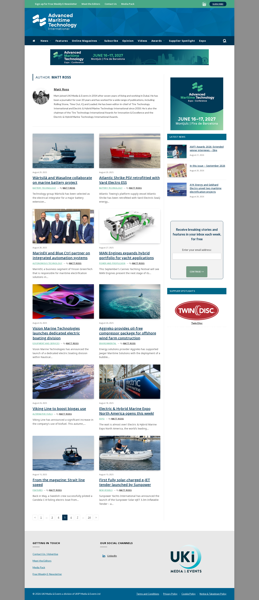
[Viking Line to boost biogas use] (63, 382)
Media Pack (127, 3)
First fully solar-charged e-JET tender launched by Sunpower (125, 482)
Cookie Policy (188, 593)
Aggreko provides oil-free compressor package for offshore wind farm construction (127, 333)
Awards (156, 40)
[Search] (224, 41)
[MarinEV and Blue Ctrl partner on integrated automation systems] (63, 226)
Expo (202, 40)
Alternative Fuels (43, 414)
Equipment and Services (46, 343)
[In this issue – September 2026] (177, 170)
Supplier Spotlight (182, 40)
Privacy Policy (170, 593)
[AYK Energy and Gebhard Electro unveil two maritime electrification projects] (177, 189)
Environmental (107, 343)
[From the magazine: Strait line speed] (63, 453)
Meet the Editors (91, 3)
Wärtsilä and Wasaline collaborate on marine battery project (62, 180)
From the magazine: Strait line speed (59, 482)
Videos (142, 40)
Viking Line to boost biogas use (59, 408)
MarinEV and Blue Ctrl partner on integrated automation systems (61, 255)
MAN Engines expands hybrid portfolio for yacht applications (126, 255)
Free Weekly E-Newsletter (47, 574)
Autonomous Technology (47, 263)
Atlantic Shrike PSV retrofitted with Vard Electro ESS (129, 180)
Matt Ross (61, 89)
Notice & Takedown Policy (213, 593)
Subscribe (217, 4)
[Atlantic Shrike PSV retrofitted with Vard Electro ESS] (130, 151)
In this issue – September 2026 (207, 165)
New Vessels (106, 490)
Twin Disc (196, 323)
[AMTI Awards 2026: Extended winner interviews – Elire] (177, 151)
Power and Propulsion (112, 263)
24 (89, 517)
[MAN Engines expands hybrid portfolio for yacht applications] (130, 226)
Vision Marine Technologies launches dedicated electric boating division (56, 333)
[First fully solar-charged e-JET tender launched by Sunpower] (130, 453)
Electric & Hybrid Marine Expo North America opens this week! (126, 411)
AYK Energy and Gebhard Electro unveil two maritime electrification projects (205, 188)
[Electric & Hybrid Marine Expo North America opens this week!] (130, 382)
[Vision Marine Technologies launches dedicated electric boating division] (63, 301)
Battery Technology (44, 188)
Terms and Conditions (147, 593)
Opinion (128, 40)
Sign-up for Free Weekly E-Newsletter (56, 3)
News (44, 40)
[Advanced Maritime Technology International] (55, 22)
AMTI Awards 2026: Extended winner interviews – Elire (207, 148)
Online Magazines (84, 40)
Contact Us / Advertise (45, 553)
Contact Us (111, 3)
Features (62, 40)
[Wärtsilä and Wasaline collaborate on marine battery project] (63, 151)
